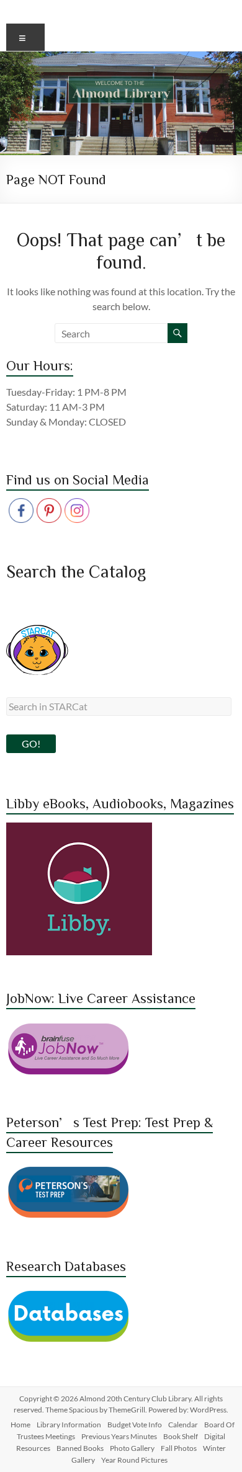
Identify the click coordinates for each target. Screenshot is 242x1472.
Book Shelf (180, 1436)
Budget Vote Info (134, 1424)
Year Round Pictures (134, 1460)
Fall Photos (179, 1448)
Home (20, 1424)
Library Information (69, 1424)
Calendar (183, 1424)
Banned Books (80, 1448)
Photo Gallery (132, 1448)
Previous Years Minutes (119, 1436)
